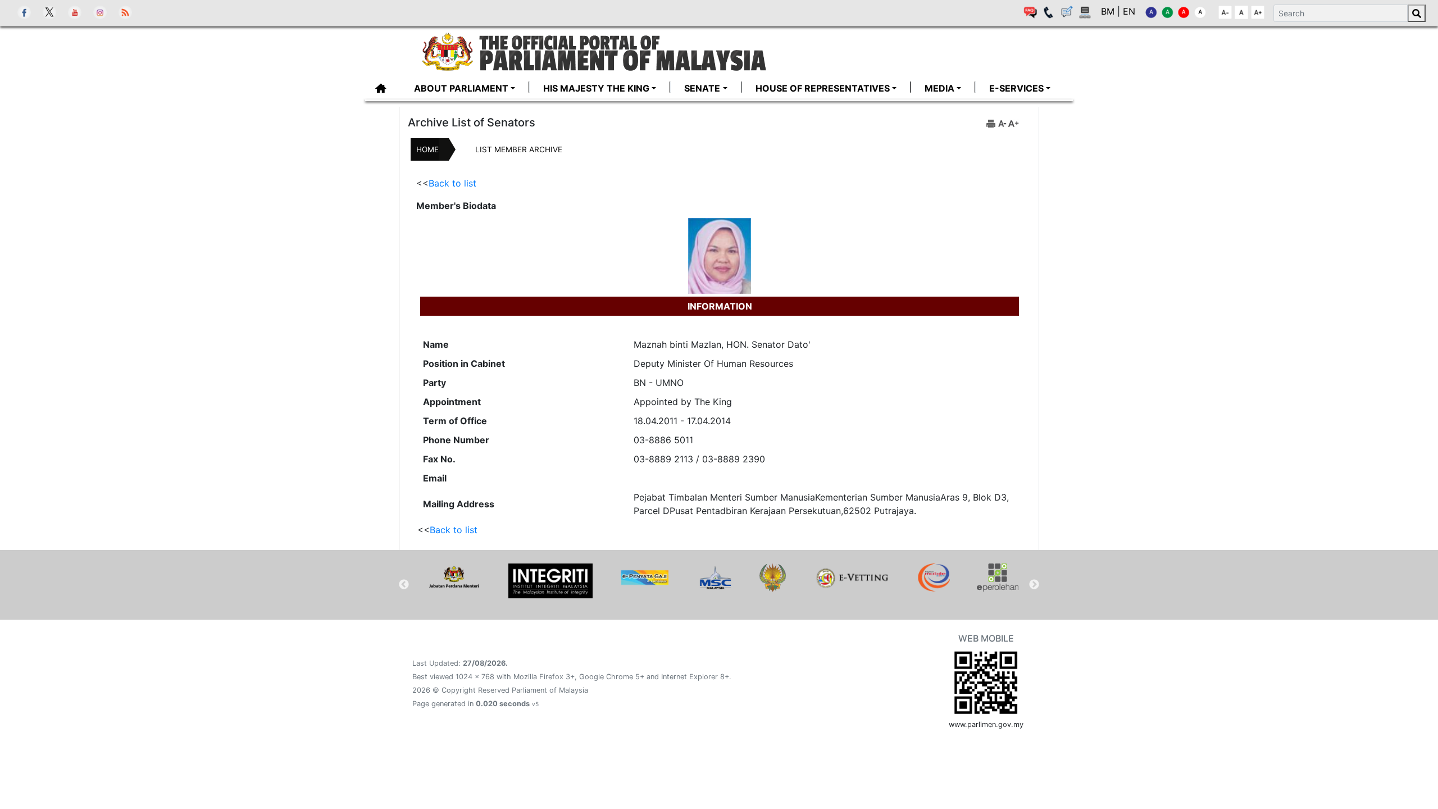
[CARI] (1417, 13)
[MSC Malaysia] (714, 577)
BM (1109, 11)
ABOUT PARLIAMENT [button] (461, 88)
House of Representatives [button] (823, 88)
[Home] (594, 50)
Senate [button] (702, 88)
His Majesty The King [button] (596, 88)
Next (1034, 584)
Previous (403, 584)
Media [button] (939, 88)
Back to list (452, 183)
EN (1129, 11)
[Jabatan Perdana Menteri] (453, 577)
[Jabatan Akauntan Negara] (645, 577)
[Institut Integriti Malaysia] (550, 580)
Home (427, 149)
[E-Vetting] (852, 577)
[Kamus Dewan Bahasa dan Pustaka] (772, 577)
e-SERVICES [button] (1016, 88)
